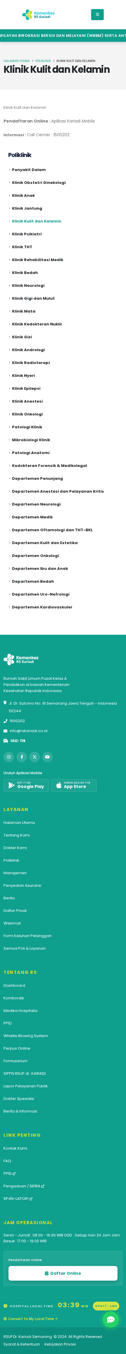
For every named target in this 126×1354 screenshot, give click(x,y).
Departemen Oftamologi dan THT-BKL (52, 530)
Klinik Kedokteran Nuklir (37, 324)
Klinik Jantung (27, 208)
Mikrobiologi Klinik (31, 440)
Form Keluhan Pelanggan (28, 936)
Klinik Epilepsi (26, 388)
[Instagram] (9, 757)
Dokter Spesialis (19, 1098)
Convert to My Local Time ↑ (33, 1319)
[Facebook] (21, 757)
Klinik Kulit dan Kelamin (36, 221)
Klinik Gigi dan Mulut (33, 298)
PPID (8, 1023)
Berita (9, 898)
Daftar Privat (15, 910)
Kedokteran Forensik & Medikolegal (49, 465)
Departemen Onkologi (35, 555)
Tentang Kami (17, 835)
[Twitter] (34, 757)
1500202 (17, 721)
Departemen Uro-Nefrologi (40, 594)
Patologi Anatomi (31, 453)
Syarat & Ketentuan (22, 1344)
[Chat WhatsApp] (111, 1319)
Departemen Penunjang (37, 478)
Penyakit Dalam (29, 170)
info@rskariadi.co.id (28, 731)
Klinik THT (22, 247)
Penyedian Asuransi (22, 885)
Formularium (16, 1061)
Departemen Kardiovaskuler (42, 607)
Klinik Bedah (25, 272)
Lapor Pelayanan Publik (26, 1086)
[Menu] (97, 14)
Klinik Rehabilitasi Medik (37, 260)
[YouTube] (47, 757)
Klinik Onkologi (27, 414)
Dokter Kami (15, 848)
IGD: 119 (18, 741)
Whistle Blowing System (26, 1036)
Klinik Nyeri (23, 375)
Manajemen (15, 873)
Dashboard (14, 985)
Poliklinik (43, 61)
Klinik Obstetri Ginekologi (39, 182)
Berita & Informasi (20, 1111)
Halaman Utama (17, 61)
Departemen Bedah (33, 581)
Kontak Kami (15, 1148)
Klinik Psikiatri (27, 234)
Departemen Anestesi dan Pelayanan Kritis (58, 491)
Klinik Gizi (22, 337)
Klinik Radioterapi (31, 362)
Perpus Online (17, 1048)
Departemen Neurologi (36, 504)
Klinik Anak (23, 195)
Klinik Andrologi (28, 350)
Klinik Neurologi (28, 285)
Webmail (12, 923)
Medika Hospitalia (21, 1010)
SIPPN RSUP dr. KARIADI (25, 1073)
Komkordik (14, 998)
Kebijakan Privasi (60, 1344)
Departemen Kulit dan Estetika (45, 543)
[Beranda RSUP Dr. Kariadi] (38, 14)
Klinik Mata (23, 311)
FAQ (7, 1161)
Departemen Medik (32, 517)
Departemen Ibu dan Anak (40, 568)
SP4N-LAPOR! (17, 1198)
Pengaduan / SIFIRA (22, 1186)
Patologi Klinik (27, 427)
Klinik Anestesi (27, 401)
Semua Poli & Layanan (25, 948)
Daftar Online (65, 1273)
